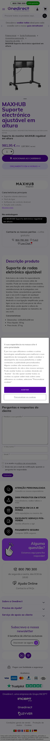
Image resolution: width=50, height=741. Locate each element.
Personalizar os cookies (25, 397)
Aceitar (25, 390)
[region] (25, 370)
